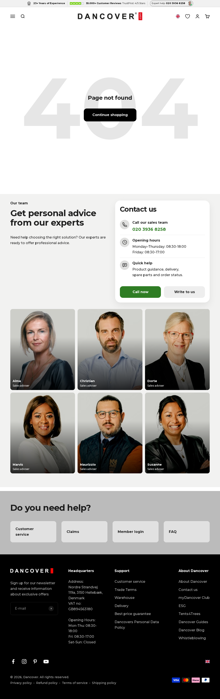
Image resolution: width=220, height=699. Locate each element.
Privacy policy (21, 683)
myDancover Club (194, 598)
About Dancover (193, 582)
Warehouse (124, 598)
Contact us (188, 590)
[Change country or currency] (178, 16)
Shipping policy (104, 683)
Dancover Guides (193, 622)
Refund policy (47, 683)
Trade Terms (126, 590)
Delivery (121, 606)
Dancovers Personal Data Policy (137, 625)
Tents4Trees (189, 614)
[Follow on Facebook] (13, 661)
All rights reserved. (54, 677)
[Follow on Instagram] (24, 661)
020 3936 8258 (149, 229)
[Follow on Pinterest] (35, 661)
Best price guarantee (133, 614)
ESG (182, 606)
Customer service (130, 582)
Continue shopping (110, 115)
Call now (140, 292)
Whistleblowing (192, 638)
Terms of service (75, 683)
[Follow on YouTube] (46, 661)
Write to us (184, 292)
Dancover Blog (191, 630)
